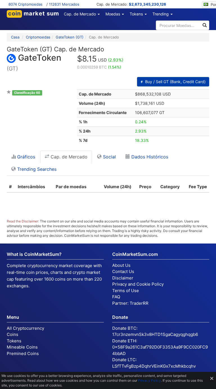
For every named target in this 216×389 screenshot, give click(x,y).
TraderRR (139, 303)
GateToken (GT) (70, 37)
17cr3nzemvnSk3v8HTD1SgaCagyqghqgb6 (155, 334)
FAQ (116, 296)
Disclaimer (122, 278)
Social (109, 157)
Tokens (14, 340)
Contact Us (123, 271)
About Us (121, 265)
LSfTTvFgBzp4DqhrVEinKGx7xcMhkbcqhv (154, 366)
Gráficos (25, 157)
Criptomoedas (38, 37)
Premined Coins (23, 353)
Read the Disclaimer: (23, 221)
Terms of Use (125, 290)
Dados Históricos (149, 157)
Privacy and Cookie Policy (138, 284)
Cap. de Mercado (68, 157)
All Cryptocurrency (25, 328)
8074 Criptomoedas (25, 4)
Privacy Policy (149, 380)
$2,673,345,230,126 (147, 4)
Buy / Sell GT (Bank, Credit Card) (175, 81)
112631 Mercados (64, 4)
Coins (12, 334)
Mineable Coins (22, 347)
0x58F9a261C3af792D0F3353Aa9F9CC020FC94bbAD (160, 350)
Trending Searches (36, 169)
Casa (15, 37)
